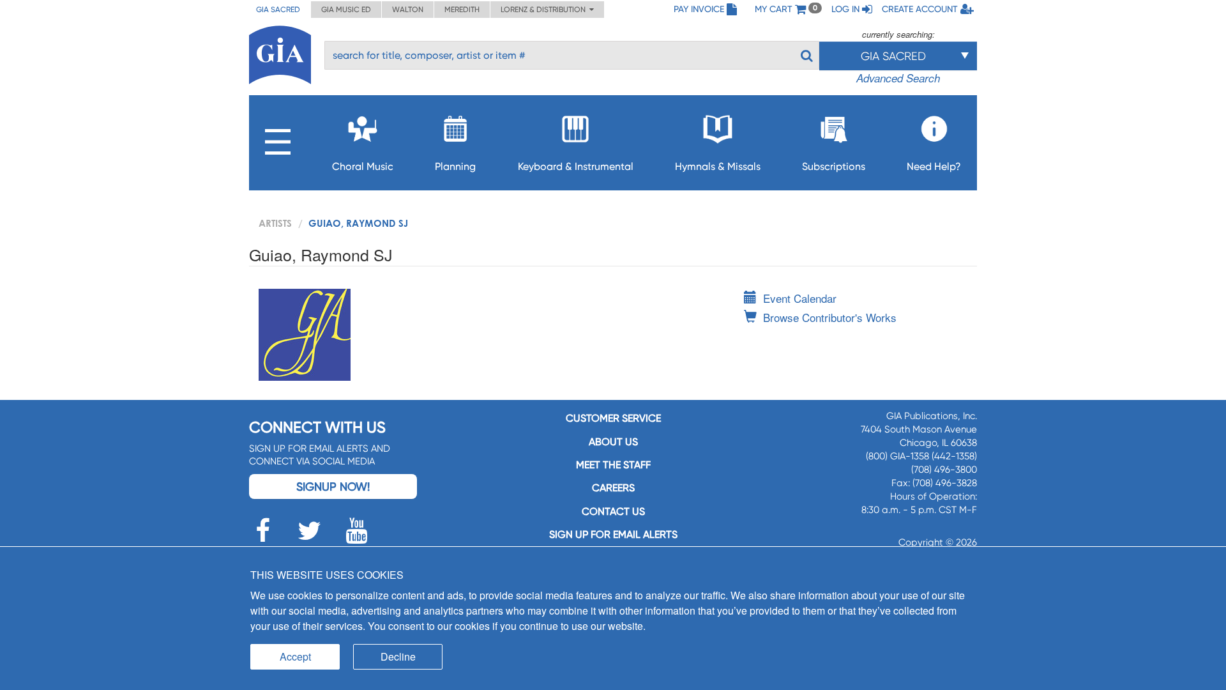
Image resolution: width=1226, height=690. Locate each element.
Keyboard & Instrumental (575, 166)
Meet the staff (613, 465)
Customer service (613, 418)
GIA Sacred (278, 9)
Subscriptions (833, 166)
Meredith (462, 9)
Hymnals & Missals (718, 166)
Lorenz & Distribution (545, 9)
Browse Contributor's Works (830, 317)
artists (275, 223)
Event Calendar (799, 298)
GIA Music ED (346, 9)
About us (613, 442)
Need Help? (934, 166)
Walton (407, 9)
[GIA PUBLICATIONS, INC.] (280, 53)
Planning (455, 166)
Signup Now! (333, 486)
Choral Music (362, 166)
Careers (613, 488)
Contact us (613, 511)
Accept (295, 656)
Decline (398, 656)
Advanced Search (898, 78)
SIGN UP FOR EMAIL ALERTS (613, 534)
